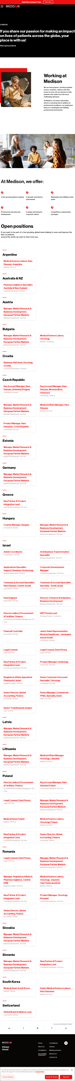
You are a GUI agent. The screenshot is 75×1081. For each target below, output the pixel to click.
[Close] (72, 1070)
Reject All (66, 1077)
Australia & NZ (13, 278)
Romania (9, 851)
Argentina (10, 254)
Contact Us (53, 1057)
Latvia (7, 722)
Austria (8, 302)
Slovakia (9, 927)
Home (40, 1043)
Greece (8, 494)
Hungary (9, 518)
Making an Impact (55, 1050)
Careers (52, 1046)
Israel (7, 545)
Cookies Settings (8, 1077)
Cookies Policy (39, 1071)
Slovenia (9, 954)
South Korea (11, 981)
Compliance (42, 1050)
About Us (41, 1046)
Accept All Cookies (52, 1077)
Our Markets (53, 1043)
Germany (9, 467)
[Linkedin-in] (66, 1043)
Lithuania (9, 749)
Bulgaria (9, 329)
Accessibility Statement (42, 1054)
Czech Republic (14, 379)
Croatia (8, 356)
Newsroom (53, 1054)
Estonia (8, 440)
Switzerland (11, 1005)
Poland (8, 776)
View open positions (8, 46)
